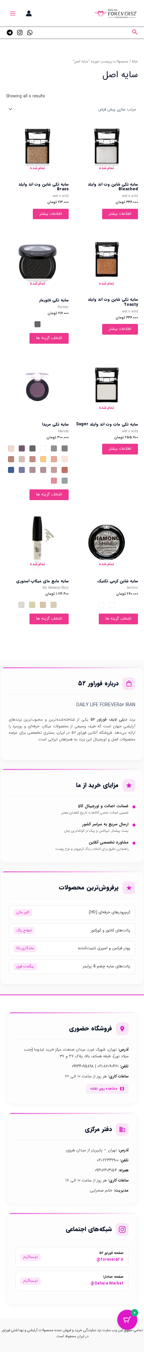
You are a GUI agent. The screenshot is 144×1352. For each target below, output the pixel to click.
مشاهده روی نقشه (104, 1088)
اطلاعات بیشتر (120, 214)
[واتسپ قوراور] (30, 33)
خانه (135, 61)
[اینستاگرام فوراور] (20, 33)
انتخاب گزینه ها (49, 338)
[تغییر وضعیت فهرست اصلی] (13, 13)
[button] (134, 33)
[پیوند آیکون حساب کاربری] (29, 13)
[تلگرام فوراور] (10, 33)
